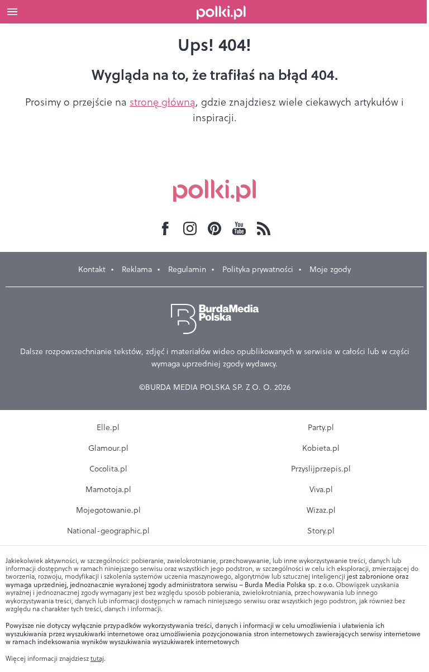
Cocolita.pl (108, 468)
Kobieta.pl (321, 448)
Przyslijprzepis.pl (321, 468)
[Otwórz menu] (12, 11)
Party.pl (321, 427)
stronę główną (163, 102)
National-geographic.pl (108, 530)
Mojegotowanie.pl (108, 510)
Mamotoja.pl (108, 489)
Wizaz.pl (321, 510)
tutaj (97, 659)
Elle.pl (108, 427)
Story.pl (321, 530)
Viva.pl (321, 489)
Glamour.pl (108, 448)
